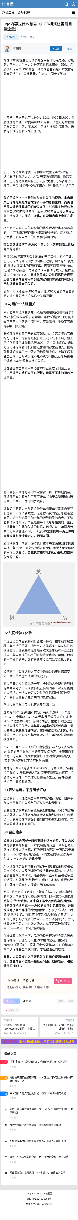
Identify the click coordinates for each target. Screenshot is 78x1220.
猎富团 (48, 1193)
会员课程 (24, 12)
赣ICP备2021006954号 (39, 1198)
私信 (69, 48)
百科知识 (11, 36)
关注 (57, 48)
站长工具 (8, 12)
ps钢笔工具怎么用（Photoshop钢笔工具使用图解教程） (19, 1028)
